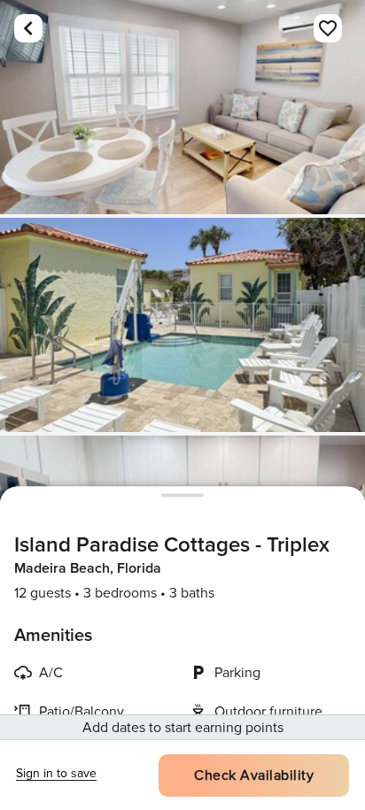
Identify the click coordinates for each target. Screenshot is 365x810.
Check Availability (254, 775)
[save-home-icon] (328, 28)
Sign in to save (56, 773)
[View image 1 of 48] (182, 107)
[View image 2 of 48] (182, 325)
